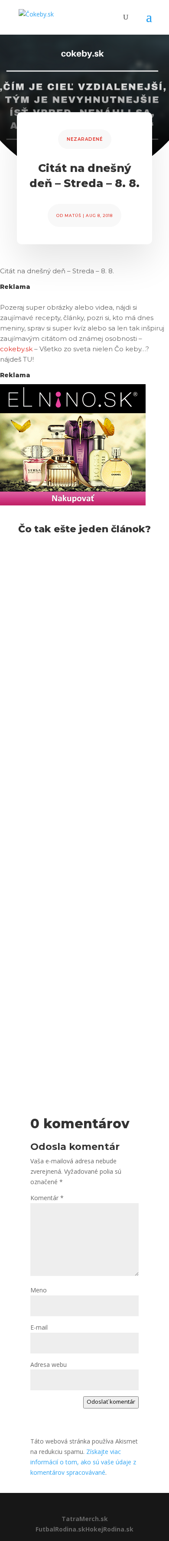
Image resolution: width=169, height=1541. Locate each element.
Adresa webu (48, 1364)
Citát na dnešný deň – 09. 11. (81, 761)
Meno (38, 1290)
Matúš (73, 215)
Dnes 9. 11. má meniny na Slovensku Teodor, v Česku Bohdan (80, 601)
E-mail (39, 1327)
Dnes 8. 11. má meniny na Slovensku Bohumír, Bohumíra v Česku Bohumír (79, 985)
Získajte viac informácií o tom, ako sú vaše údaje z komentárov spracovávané (83, 1461)
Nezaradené (85, 139)
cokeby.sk (16, 349)
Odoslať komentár (111, 1401)
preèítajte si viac (48, 700)
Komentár (47, 1198)
